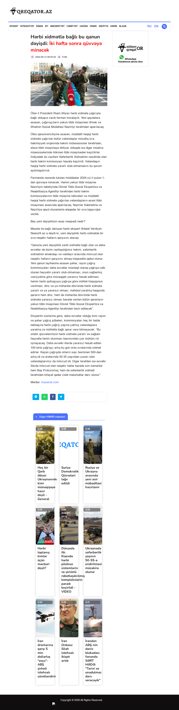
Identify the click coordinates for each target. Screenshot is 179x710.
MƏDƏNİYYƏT (57, 26)
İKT (46, 26)
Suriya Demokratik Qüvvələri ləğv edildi (70, 475)
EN (156, 26)
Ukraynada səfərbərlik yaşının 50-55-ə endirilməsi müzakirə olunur (93, 560)
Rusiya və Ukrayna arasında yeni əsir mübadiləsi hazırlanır (93, 477)
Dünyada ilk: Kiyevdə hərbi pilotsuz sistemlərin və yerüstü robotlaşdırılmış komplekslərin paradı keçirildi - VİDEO (73, 570)
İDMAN (39, 26)
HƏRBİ (113, 26)
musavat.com (50, 382)
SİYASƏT (13, 26)
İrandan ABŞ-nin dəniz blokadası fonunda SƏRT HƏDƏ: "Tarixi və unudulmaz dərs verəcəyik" (93, 660)
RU (149, 26)
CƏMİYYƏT (72, 26)
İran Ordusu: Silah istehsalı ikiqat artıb (67, 651)
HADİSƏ (84, 26)
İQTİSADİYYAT (27, 26)
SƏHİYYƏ (103, 26)
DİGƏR (93, 26)
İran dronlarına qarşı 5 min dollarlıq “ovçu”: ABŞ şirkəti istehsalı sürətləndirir (47, 658)
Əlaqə (122, 26)
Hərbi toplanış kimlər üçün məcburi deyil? (44, 558)
